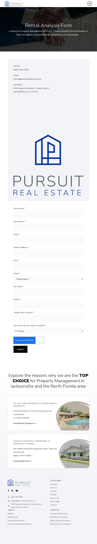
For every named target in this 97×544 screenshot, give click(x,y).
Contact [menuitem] (53, 505)
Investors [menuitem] (54, 484)
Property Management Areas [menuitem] (20, 524)
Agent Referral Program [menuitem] (60, 520)
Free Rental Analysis (23, 423)
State (16, 273)
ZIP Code (18, 286)
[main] (48, 186)
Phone (17, 299)
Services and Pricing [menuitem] (58, 514)
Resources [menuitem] (54, 498)
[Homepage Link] (14, 3)
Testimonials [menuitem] (13, 517)
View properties (21, 461)
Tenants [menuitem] (53, 491)
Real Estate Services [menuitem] (16, 520)
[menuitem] (89, 536)
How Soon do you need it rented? (29, 325)
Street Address (21, 247)
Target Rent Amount (23, 312)
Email (16, 234)
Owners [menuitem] (53, 488)
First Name (19, 208)
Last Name (19, 221)
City (16, 260)
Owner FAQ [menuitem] (55, 501)
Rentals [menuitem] (53, 494)
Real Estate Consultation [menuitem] (60, 524)
